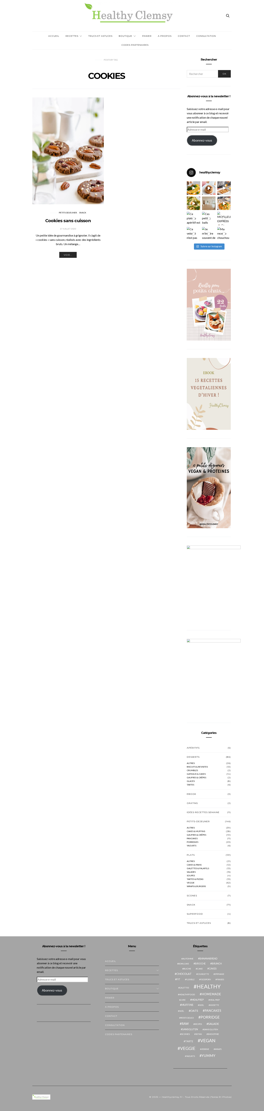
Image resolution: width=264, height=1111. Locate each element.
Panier (147, 36)
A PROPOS (165, 36)
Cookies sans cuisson (68, 220)
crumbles (192, 770)
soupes (191, 876)
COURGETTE (203, 974)
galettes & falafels (198, 868)
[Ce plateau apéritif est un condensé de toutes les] (193, 218)
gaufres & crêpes (196, 777)
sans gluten (211, 1029)
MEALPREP (198, 999)
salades (191, 872)
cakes (213, 968)
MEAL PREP (215, 1000)
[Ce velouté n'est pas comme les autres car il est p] (193, 233)
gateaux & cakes (196, 774)
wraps (218, 1049)
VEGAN (207, 1040)
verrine (205, 1049)
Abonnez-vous (202, 140)
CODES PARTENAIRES (135, 45)
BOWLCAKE (183, 963)
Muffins (187, 1004)
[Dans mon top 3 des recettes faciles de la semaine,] (193, 188)
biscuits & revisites (197, 767)
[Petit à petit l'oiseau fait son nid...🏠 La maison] (209, 203)
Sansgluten (190, 1029)
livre (183, 1000)
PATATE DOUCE (187, 1018)
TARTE (189, 1041)
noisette (214, 1005)
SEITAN (198, 1034)
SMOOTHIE (213, 1034)
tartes (190, 785)
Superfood (195, 913)
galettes (184, 987)
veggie (190, 883)
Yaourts (191, 846)
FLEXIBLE (190, 979)
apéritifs (193, 747)
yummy (208, 1055)
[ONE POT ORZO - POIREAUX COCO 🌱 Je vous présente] (193, 203)
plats (191, 855)
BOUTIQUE (125, 36)
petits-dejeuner (68, 212)
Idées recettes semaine (203, 812)
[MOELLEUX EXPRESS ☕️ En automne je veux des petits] (224, 218)
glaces (191, 781)
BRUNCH (217, 963)
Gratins (192, 803)
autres (191, 763)
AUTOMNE (188, 958)
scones (185, 1034)
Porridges (192, 842)
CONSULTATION (206, 36)
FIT (178, 979)
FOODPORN (205, 979)
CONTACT (184, 36)
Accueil (53, 36)
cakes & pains (194, 865)
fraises (220, 979)
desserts (193, 757)
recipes (198, 1024)
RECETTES (72, 36)
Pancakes (192, 838)
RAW (185, 1024)
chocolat (184, 973)
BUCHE (187, 968)
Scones (192, 895)
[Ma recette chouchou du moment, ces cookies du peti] (224, 233)
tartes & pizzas (195, 879)
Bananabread (208, 958)
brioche (200, 963)
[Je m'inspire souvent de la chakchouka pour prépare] (209, 233)
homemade (211, 994)
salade (213, 1023)
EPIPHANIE (219, 974)
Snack (82, 212)
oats (194, 1010)
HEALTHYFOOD (187, 994)
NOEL (201, 1005)
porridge (210, 1017)
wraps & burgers (196, 886)
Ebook (191, 794)
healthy (209, 986)
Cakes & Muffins (196, 831)
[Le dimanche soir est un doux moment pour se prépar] (224, 203)
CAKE (200, 968)
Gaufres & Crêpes (196, 835)
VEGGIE (187, 1048)
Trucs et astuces (100, 36)
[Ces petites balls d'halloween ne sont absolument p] (209, 218)
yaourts (190, 1056)
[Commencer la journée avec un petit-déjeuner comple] (224, 188)
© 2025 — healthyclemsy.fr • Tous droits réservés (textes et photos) (190, 1097)
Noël (181, 1011)
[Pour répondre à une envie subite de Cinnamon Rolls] (209, 188)
